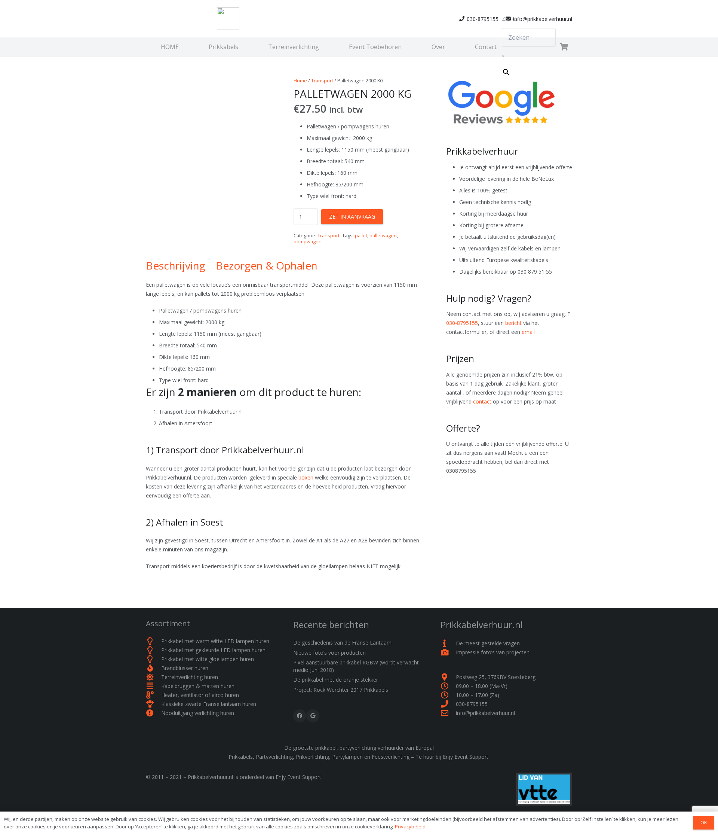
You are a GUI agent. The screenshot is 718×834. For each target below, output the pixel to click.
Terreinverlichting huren (189, 677)
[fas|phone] (448, 704)
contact (482, 401)
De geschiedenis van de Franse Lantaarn (342, 642)
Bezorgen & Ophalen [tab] (266, 265)
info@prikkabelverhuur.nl (485, 712)
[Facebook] (299, 715)
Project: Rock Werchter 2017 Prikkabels (340, 689)
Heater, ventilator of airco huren (200, 694)
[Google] (312, 715)
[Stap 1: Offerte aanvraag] (564, 46)
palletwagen (383, 235)
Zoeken (511, 18)
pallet (361, 235)
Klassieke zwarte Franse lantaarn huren (208, 703)
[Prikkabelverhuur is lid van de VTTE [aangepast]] (469, 789)
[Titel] (228, 18)
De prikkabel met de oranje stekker (335, 679)
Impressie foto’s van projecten (493, 652)
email (528, 331)
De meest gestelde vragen (488, 643)
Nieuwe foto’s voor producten (329, 652)
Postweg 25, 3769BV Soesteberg (496, 677)
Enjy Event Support (298, 776)
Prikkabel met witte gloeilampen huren (207, 659)
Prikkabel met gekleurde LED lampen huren (213, 650)
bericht (513, 322)
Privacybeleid (410, 826)
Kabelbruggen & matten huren (197, 686)
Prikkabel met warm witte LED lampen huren (215, 641)
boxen (305, 477)
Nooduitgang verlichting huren (197, 712)
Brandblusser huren (184, 668)
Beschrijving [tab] (175, 265)
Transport (322, 80)
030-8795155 (462, 322)
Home (300, 80)
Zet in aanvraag (352, 216)
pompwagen (308, 241)
